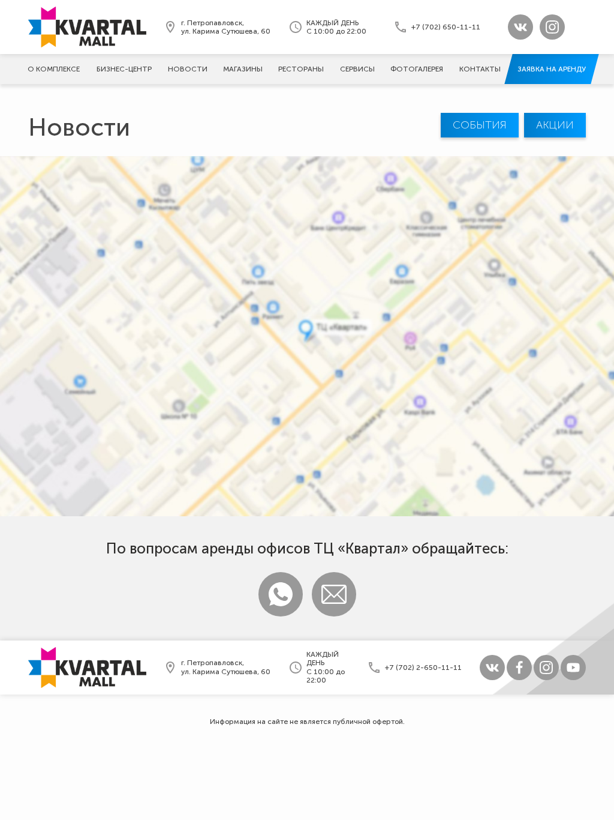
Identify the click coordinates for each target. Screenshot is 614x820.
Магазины (243, 69)
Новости (187, 69)
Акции (555, 124)
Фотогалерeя (416, 69)
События (480, 124)
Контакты (480, 69)
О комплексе (54, 69)
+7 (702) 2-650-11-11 (423, 667)
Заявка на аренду (551, 69)
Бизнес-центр (124, 69)
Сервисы (357, 69)
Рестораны (301, 69)
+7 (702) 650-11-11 (445, 27)
